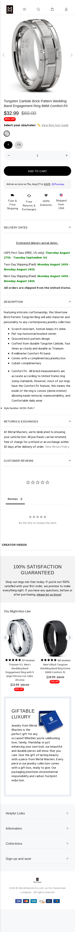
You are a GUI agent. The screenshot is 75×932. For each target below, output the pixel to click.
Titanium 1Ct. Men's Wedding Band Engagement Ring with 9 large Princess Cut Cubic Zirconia (20, 672)
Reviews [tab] (13, 499)
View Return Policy (57, 446)
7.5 (19, 145)
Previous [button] (3, 55)
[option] (37, 55)
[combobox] (31, 9)
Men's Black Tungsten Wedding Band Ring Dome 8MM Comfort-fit (55, 669)
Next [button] (71, 55)
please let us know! (49, 594)
